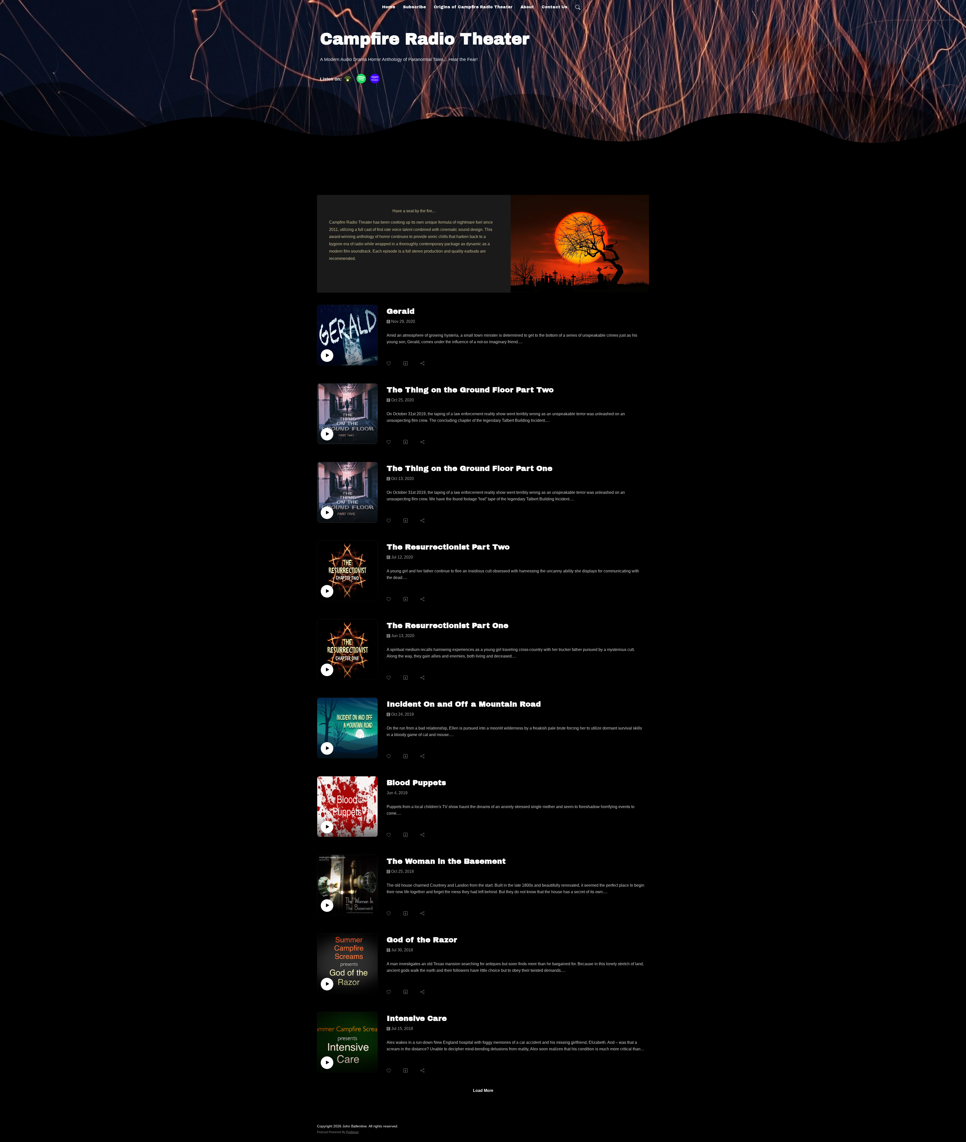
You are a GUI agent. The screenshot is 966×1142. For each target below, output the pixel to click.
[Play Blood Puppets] (327, 827)
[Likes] (389, 363)
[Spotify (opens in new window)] (361, 78)
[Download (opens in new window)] (406, 363)
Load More (483, 1090)
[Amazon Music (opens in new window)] (375, 78)
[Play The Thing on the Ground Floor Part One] (327, 512)
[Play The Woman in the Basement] (327, 905)
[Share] (423, 363)
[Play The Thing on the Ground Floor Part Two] (327, 434)
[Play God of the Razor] (327, 984)
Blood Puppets (416, 783)
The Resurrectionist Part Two (448, 547)
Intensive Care (417, 1018)
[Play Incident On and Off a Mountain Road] (327, 748)
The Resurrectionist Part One (447, 625)
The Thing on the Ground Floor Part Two (470, 390)
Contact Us (555, 7)
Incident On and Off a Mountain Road (464, 704)
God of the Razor (422, 940)
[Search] (577, 7)
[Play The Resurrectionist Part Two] (327, 591)
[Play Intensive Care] (327, 1062)
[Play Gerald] (327, 355)
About (527, 7)
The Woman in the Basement (446, 861)
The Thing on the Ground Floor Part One (469, 468)
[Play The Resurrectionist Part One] (327, 670)
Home (388, 7)
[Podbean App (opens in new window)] (347, 78)
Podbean (352, 1132)
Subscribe (414, 7)
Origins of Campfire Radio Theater (473, 7)
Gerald (401, 311)
